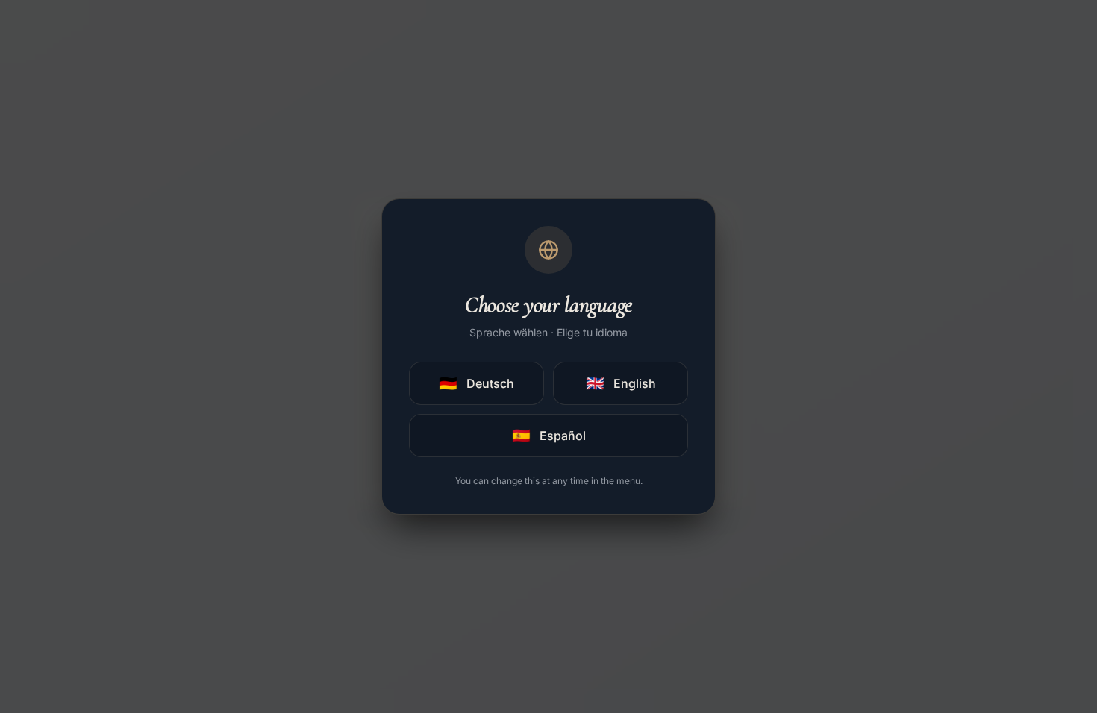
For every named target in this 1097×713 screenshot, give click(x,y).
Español (549, 436)
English (621, 383)
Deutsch (476, 383)
